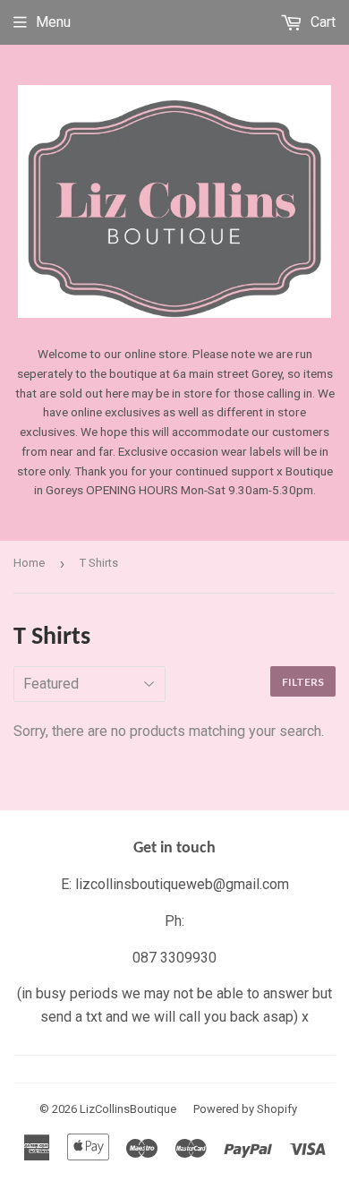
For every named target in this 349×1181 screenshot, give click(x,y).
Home (29, 562)
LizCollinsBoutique (128, 1109)
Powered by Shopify (245, 1109)
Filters (303, 682)
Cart (321, 21)
